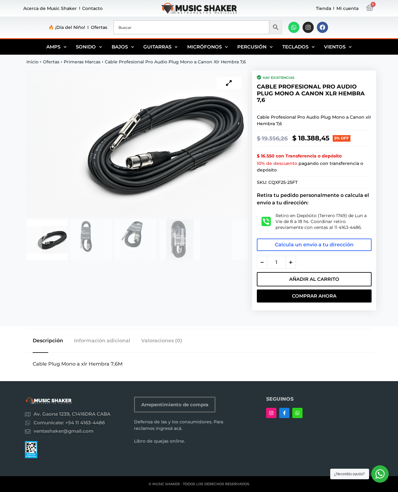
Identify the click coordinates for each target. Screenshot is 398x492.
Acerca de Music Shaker (50, 8)
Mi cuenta (347, 8)
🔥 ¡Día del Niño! (67, 27)
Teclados (295, 47)
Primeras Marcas (82, 61)
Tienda (323, 8)
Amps (53, 47)
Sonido (86, 47)
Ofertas (99, 27)
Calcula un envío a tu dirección (314, 245)
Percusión (251, 47)
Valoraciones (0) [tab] (161, 341)
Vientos (334, 47)
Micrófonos (204, 47)
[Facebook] (322, 27)
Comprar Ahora (314, 296)
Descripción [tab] (48, 341)
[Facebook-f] (284, 413)
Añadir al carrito (314, 279)
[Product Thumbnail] (228, 83)
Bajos (120, 47)
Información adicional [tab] (102, 341)
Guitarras (157, 47)
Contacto (92, 8)
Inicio (32, 61)
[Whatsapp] (293, 27)
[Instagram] (308, 27)
